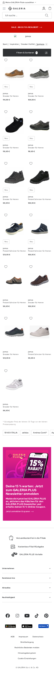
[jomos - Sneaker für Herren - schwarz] (14, 125)
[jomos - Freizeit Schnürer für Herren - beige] (14, 280)
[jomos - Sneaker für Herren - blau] (14, 331)
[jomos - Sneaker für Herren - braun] (14, 73)
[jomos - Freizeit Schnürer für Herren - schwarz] (39, 177)
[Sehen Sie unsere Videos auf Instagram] (17, 615)
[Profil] (44, 8)
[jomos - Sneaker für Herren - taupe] (39, 125)
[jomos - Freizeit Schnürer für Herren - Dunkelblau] (39, 228)
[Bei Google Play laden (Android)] (10, 626)
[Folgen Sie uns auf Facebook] (7, 615)
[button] (19, 2)
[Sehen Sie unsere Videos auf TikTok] (36, 615)
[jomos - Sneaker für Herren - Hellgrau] (14, 384)
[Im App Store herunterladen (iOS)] (27, 626)
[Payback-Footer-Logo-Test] (43, 626)
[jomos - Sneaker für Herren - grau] (39, 73)
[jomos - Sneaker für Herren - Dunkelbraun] (39, 280)
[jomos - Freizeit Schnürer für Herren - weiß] (39, 331)
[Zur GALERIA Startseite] (16, 9)
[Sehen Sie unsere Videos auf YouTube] (27, 615)
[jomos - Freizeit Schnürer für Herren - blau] (14, 228)
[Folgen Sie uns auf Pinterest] (46, 615)
